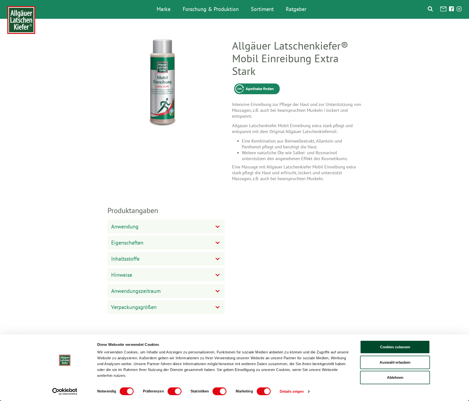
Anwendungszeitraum (136, 291)
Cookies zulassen (395, 347)
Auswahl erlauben (395, 362)
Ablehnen (395, 377)
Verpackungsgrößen (134, 307)
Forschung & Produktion (211, 9)
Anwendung (125, 226)
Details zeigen (292, 391)
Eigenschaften (127, 242)
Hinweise (121, 274)
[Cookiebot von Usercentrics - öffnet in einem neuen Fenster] (64, 391)
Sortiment (262, 9)
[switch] (174, 391)
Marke (164, 9)
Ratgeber (296, 9)
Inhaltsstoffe (125, 258)
